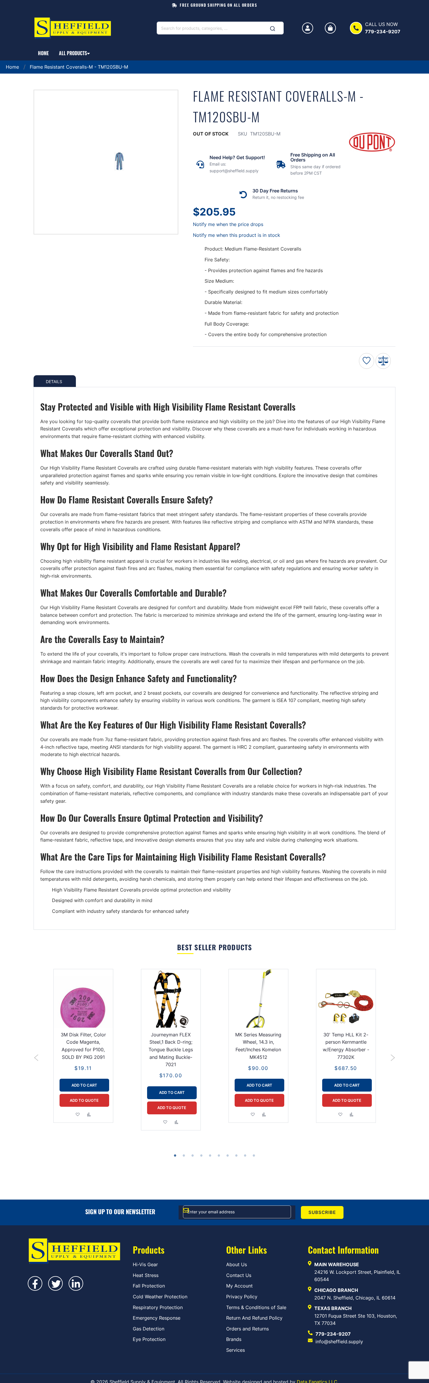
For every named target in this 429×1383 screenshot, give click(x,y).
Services (235, 1350)
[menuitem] (43, 53)
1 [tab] (176, 1156)
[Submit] (272, 27)
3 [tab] (193, 1156)
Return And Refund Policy (254, 1318)
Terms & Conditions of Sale (256, 1307)
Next (392, 1057)
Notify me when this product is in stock (236, 235)
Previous (36, 1057)
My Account (239, 1286)
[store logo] (75, 28)
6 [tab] (219, 1156)
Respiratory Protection (158, 1307)
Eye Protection (149, 1339)
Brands (233, 1339)
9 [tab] (246, 1156)
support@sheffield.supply (234, 170)
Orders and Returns (247, 1329)
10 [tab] (254, 1156)
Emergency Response (156, 1318)
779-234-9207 (333, 1334)
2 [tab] (184, 1156)
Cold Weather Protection (160, 1296)
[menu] (214, 53)
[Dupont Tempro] (372, 143)
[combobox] (220, 28)
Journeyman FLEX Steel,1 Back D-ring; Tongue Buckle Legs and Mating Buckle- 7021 (171, 1049)
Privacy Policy (241, 1296)
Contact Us (238, 1275)
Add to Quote (84, 1100)
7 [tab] (228, 1156)
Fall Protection (149, 1286)
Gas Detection (148, 1329)
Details (54, 381)
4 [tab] (202, 1156)
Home (12, 67)
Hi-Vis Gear (145, 1264)
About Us (236, 1264)
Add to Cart (84, 1085)
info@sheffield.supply (339, 1341)
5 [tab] (211, 1156)
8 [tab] (237, 1156)
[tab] (55, 381)
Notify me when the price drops (228, 224)
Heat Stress (145, 1275)
